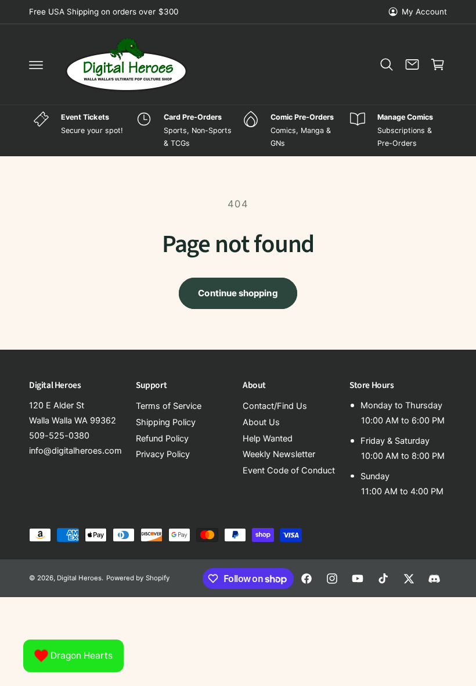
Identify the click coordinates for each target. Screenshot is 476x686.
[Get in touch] (412, 64)
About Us (261, 422)
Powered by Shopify (137, 578)
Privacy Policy (163, 454)
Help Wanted (268, 438)
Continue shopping (237, 293)
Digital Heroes (79, 578)
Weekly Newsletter (279, 454)
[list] (238, 130)
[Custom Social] (434, 578)
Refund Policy (162, 438)
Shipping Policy (166, 422)
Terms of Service (168, 406)
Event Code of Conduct (289, 470)
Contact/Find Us (275, 406)
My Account (424, 11)
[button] (36, 64)
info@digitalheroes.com (75, 451)
